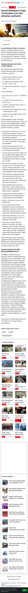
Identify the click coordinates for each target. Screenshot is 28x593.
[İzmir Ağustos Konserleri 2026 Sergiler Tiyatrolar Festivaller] (14, 569)
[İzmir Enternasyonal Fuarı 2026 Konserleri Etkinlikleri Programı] (14, 514)
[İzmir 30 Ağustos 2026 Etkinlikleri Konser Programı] (14, 506)
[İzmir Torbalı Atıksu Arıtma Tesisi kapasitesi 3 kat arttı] (20, 398)
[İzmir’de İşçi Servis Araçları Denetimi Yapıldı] (14, 545)
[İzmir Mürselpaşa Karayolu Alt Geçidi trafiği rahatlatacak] (7, 398)
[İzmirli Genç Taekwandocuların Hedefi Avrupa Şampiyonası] (14, 529)
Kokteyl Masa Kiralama (14, 579)
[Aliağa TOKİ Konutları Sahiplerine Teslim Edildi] (14, 498)
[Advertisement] (14, 458)
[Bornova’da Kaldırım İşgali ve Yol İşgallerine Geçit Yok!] (14, 482)
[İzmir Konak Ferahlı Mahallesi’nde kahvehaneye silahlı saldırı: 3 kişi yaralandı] (7, 351)
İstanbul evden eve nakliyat (14, 576)
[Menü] (2, 2)
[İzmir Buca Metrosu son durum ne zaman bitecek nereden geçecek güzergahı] (7, 414)
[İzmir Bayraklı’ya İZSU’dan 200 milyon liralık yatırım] (7, 382)
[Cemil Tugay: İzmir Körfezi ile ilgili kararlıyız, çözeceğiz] (7, 431)
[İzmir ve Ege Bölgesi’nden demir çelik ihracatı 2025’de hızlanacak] (20, 431)
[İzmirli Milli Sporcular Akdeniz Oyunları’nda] (14, 561)
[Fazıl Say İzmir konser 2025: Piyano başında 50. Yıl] (20, 414)
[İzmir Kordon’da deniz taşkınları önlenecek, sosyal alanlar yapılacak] (7, 367)
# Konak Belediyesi (6, 335)
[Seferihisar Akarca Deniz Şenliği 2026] (14, 553)
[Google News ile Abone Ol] (6, 40)
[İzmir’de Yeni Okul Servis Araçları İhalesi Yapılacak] (14, 537)
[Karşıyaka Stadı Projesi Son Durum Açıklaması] (14, 522)
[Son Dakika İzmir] (14, 2)
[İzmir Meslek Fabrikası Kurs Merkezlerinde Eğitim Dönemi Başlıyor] (14, 490)
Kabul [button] (24, 590)
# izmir (3, 332)
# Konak (11, 332)
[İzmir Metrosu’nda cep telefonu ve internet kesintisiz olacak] (20, 382)
